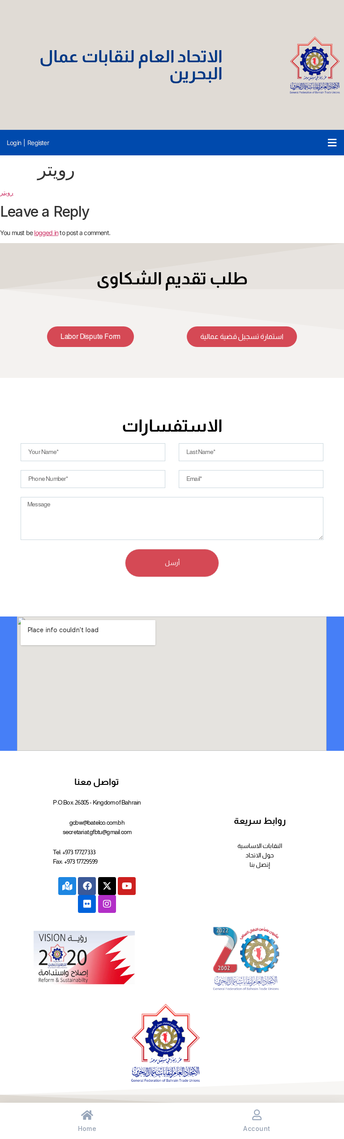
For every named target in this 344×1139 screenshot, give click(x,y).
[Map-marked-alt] (67, 886)
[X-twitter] (107, 886)
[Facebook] (87, 886)
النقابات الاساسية (259, 845)
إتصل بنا (259, 864)
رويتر (6, 192)
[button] (332, 142)
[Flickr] (87, 904)
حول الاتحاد (259, 855)
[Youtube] (127, 886)
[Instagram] (107, 904)
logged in (46, 232)
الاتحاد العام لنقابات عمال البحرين (131, 65)
